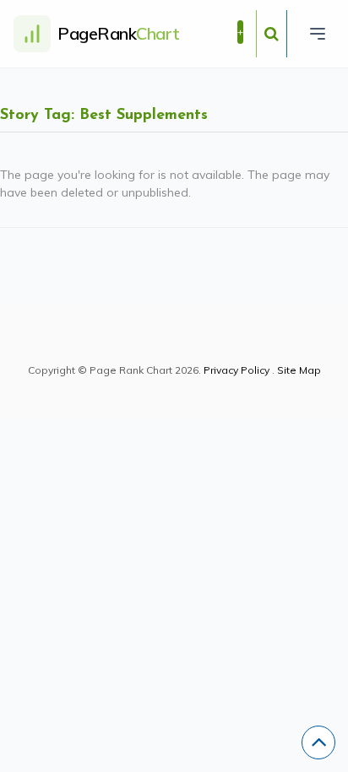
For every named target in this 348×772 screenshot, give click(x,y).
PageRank (118, 33)
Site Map (299, 370)
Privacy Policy (236, 370)
